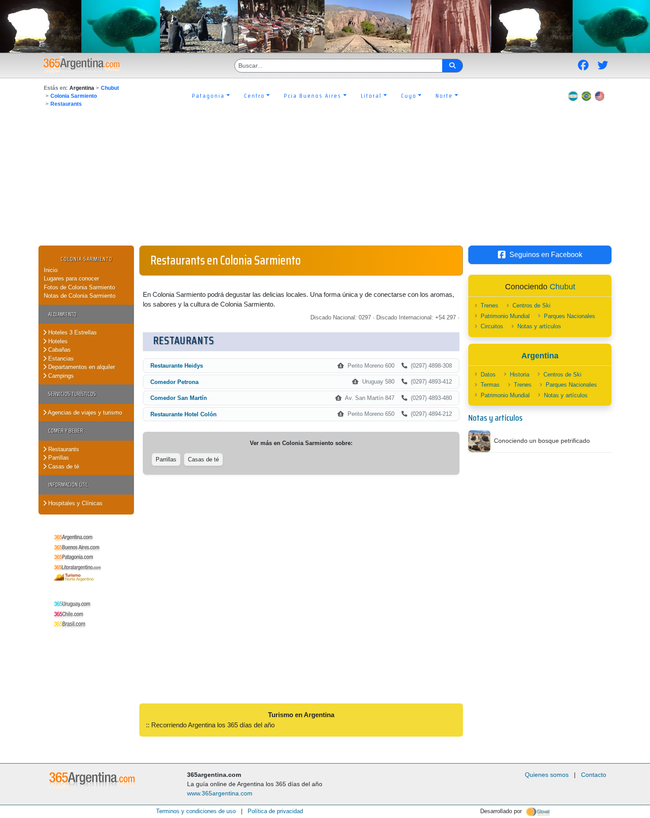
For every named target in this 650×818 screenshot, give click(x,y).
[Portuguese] (586, 95)
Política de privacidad (275, 811)
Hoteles (57, 341)
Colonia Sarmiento (73, 96)
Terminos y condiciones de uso (196, 811)
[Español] (573, 95)
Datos (488, 374)
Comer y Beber (65, 430)
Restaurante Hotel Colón (183, 414)
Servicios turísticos (72, 394)
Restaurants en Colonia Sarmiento (225, 260)
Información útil (68, 484)
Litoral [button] (371, 95)
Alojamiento (62, 314)
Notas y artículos (539, 326)
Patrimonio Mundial (505, 316)
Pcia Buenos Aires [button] (312, 95)
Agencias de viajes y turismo (84, 412)
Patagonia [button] (208, 95)
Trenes (489, 305)
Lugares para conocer (71, 278)
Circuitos (492, 326)
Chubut (110, 88)
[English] (599, 95)
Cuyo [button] (409, 95)
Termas (490, 384)
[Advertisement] (325, 179)
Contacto (593, 774)
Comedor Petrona (174, 382)
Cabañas (58, 349)
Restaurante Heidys (176, 365)
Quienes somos (547, 774)
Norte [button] (444, 95)
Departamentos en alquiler (80, 367)
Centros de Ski (531, 305)
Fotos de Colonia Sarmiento (79, 287)
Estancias (60, 358)
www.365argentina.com (219, 793)
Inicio (50, 270)
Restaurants (66, 104)
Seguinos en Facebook (545, 254)
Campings (60, 376)
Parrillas (57, 457)
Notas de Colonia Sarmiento (79, 295)
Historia (519, 374)
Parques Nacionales (569, 316)
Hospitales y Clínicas (74, 503)
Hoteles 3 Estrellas (71, 332)
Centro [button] (254, 95)
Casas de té (62, 466)
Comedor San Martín (178, 398)
